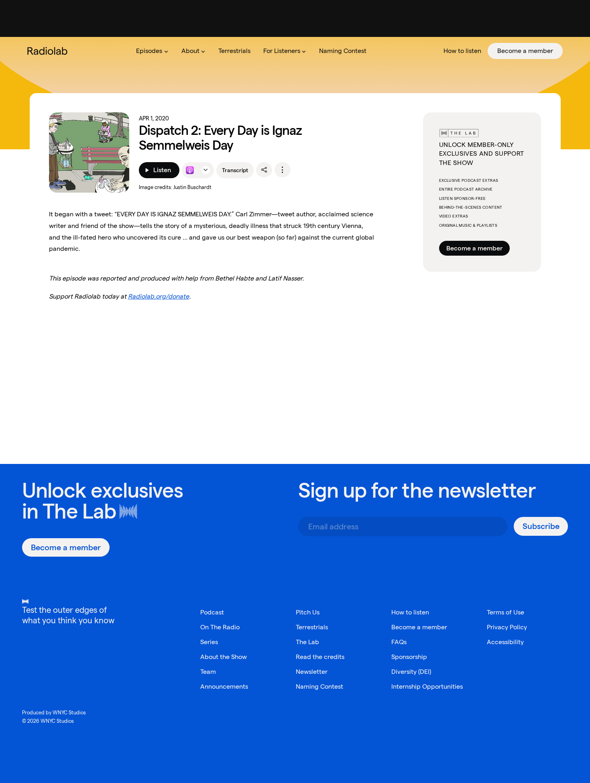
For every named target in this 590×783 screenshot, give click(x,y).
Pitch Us (307, 612)
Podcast (212, 612)
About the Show (223, 656)
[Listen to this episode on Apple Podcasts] (190, 170)
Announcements (224, 686)
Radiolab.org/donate (158, 296)
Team (208, 671)
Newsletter (312, 671)
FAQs (399, 642)
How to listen (410, 612)
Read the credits (320, 656)
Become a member (474, 248)
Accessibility (505, 642)
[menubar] (346, 51)
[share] (264, 169)
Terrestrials (312, 627)
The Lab (79, 511)
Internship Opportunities (427, 686)
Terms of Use (505, 612)
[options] (283, 169)
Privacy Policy (507, 627)
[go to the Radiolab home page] (49, 51)
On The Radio (220, 627)
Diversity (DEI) (411, 671)
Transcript (235, 170)
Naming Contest (319, 686)
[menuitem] (152, 51)
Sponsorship (409, 656)
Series (209, 642)
